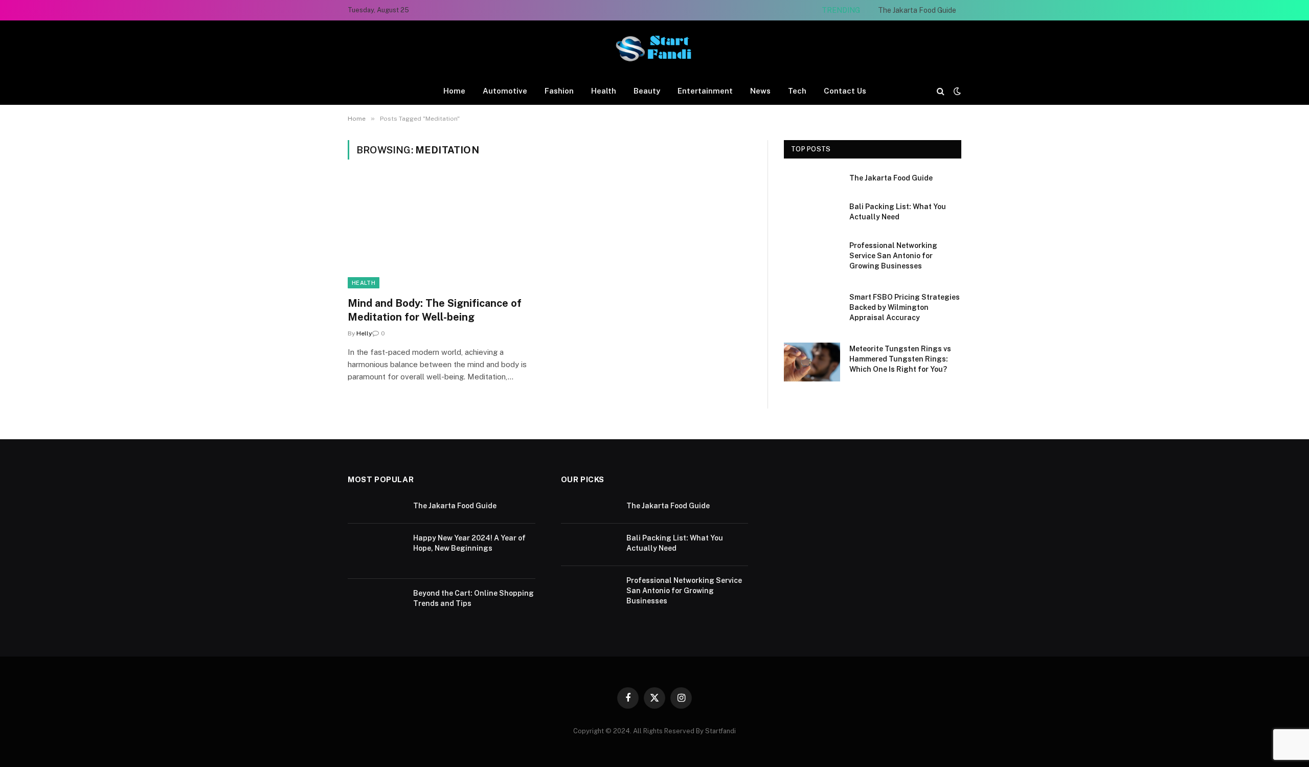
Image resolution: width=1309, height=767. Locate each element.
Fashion (559, 90)
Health (603, 90)
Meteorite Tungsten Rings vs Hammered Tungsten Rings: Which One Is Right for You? (900, 359)
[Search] (940, 90)
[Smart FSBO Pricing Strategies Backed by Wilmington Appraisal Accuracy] (812, 310)
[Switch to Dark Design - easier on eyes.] (956, 91)
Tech (797, 90)
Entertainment (705, 90)
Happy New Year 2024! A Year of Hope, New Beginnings (469, 543)
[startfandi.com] (654, 48)
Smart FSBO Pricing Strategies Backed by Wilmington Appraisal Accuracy (904, 307)
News (760, 90)
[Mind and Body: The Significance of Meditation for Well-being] (444, 234)
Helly (364, 333)
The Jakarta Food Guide (917, 10)
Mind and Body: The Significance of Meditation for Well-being (435, 310)
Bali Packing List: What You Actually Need (897, 211)
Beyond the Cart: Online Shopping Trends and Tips (473, 598)
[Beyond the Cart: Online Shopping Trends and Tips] (376, 606)
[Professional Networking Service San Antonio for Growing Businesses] (812, 258)
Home (454, 90)
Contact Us (845, 90)
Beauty (647, 90)
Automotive (505, 90)
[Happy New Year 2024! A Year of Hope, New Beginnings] (376, 551)
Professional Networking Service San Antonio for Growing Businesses (893, 255)
